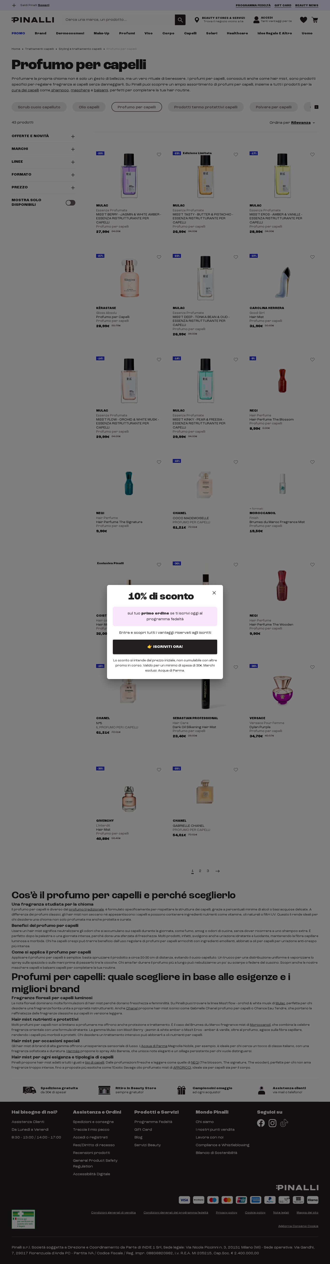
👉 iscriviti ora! (165, 647)
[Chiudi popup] (214, 593)
